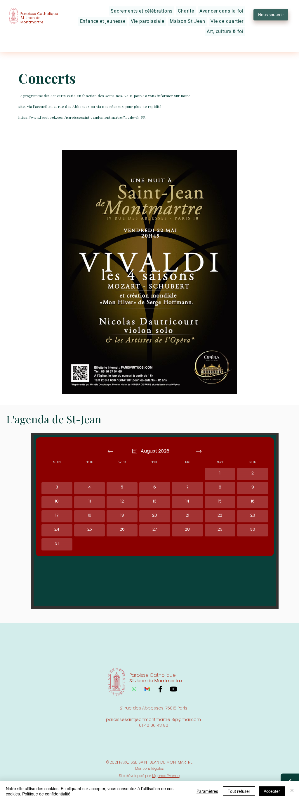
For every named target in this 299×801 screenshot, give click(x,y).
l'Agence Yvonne (166, 775)
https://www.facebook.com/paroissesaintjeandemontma (67, 117)
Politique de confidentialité (46, 794)
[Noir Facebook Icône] (160, 689)
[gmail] (147, 689)
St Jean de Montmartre (32, 19)
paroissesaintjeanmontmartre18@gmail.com (153, 719)
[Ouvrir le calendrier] (134, 451)
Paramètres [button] (207, 791)
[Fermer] (291, 791)
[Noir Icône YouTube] (173, 689)
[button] (141, 10)
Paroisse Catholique (39, 13)
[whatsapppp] (134, 689)
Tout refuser (239, 791)
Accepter (272, 791)
